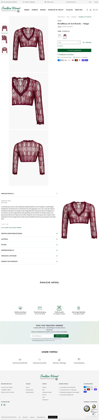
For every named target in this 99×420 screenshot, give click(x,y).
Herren (35, 10)
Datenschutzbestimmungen (38, 340)
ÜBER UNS (78, 10)
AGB (19, 417)
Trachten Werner (61, 17)
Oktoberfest (45, 399)
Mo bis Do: (3, 392)
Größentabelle (88, 42)
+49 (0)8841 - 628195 (6, 390)
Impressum (32, 417)
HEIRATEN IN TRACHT (56, 10)
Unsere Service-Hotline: (7, 387)
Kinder (43, 10)
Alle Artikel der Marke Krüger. (11, 227)
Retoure (44, 395)
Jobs (43, 397)
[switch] (93, 414)
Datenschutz (25, 417)
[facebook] (1, 405)
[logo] (11, 9)
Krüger (59, 21)
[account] (90, 10)
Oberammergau (29, 390)
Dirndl (68, 17)
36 (59, 42)
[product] (28, 101)
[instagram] (4, 405)
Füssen (27, 387)
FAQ (90, 2)
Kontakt (96, 2)
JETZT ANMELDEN (61, 336)
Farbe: (64, 31)
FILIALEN (69, 10)
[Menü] (96, 405)
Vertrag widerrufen (53, 417)
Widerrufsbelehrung (41, 417)
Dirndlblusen (74, 17)
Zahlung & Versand (46, 392)
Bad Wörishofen (30, 392)
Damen (26, 10)
